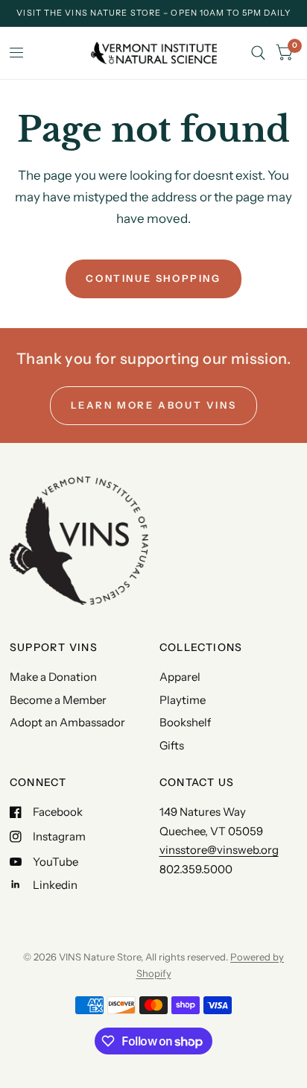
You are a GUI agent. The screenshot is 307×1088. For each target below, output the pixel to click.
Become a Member (58, 700)
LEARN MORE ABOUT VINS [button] (154, 405)
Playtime (182, 700)
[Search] (258, 53)
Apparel (179, 677)
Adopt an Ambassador (67, 722)
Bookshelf (185, 722)
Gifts (171, 745)
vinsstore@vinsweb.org (219, 850)
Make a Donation (53, 677)
